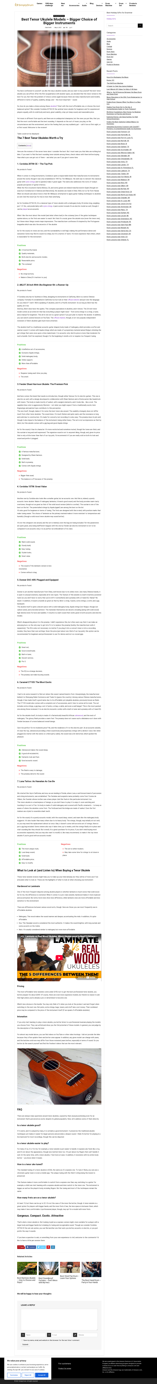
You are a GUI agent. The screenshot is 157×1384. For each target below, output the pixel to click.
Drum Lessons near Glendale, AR (118, 156)
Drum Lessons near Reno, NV (117, 183)
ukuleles (53, 106)
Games (39, 3)
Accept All (41, 1375)
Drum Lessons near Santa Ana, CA (119, 231)
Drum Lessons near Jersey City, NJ (119, 204)
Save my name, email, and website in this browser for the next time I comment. (51, 1340)
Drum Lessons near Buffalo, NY (118, 189)
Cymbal (109, 46)
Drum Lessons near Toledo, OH (118, 174)
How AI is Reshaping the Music (117, 77)
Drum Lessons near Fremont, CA (118, 132)
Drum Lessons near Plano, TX (117, 210)
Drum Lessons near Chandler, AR (118, 198)
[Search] (140, 26)
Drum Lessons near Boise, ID (117, 144)
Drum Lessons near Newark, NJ (118, 228)
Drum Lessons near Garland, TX (118, 147)
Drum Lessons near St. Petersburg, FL (120, 168)
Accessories (74, 6)
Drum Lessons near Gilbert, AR (117, 186)
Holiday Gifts (111, 19)
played (25, 209)
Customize (14, 1375)
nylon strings (30, 182)
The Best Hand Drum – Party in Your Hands (91, 1281)
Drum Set (121, 4)
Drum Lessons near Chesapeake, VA (119, 159)
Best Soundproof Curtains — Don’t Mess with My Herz (48, 1280)
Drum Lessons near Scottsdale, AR (119, 150)
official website (73, 300)
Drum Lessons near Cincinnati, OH (119, 234)
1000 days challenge (49, 4)
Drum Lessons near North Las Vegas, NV (121, 195)
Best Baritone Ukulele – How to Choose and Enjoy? (26, 1280)
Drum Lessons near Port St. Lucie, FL (120, 138)
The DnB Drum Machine (115, 83)
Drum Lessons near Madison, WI (118, 180)
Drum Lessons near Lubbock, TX (118, 171)
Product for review (64, 1368)
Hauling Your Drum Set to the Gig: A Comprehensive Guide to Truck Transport (121, 108)
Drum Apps (110, 52)
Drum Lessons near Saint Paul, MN (119, 225)
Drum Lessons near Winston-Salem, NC (121, 153)
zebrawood (79, 715)
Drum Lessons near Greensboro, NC (119, 219)
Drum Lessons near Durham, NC (118, 213)
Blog (91, 3)
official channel (59, 318)
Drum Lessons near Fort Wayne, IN (119, 177)
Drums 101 (110, 80)
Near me (63, 4)
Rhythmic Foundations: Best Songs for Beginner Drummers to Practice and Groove (124, 113)
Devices (99, 6)
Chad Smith (48, 27)
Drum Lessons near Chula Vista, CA (119, 192)
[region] (27, 1368)
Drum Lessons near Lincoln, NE (118, 216)
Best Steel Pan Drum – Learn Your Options (69, 1277)
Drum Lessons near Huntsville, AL (118, 135)
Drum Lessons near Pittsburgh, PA (119, 222)
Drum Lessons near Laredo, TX (118, 165)
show (29, 146)
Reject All (28, 1375)
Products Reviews (133, 4)
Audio (84, 6)
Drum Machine (108, 4)
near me (109, 62)
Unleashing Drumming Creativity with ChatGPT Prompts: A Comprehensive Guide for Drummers (124, 128)
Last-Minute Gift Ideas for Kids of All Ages (122, 89)
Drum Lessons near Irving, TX (117, 162)
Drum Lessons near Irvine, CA (117, 237)
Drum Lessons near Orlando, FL (118, 240)
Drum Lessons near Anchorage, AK (119, 207)
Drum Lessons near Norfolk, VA (118, 141)
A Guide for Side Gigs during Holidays (120, 86)
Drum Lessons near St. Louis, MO (118, 201)
